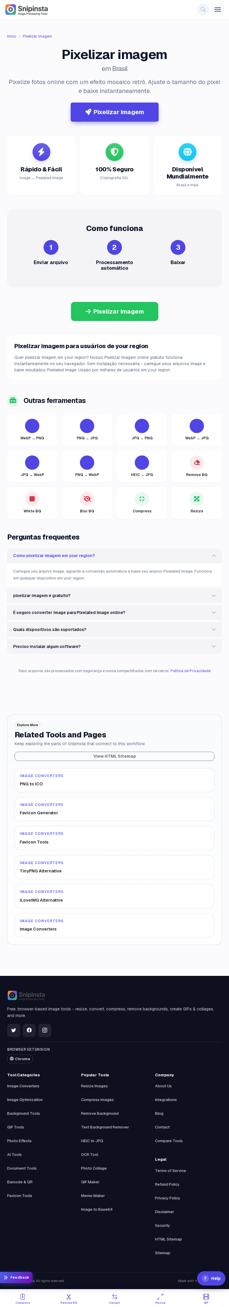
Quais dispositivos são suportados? (49, 629)
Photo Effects (19, 1140)
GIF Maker (90, 1181)
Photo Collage (94, 1168)
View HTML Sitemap (114, 756)
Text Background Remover (105, 1127)
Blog (159, 1113)
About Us (163, 1086)
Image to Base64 (97, 1209)
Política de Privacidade (191, 671)
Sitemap (162, 1252)
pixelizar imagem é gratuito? (41, 595)
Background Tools (23, 1113)
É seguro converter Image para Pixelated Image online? (69, 612)
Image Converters (23, 1086)
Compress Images (97, 1099)
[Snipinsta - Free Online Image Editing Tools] (26, 10)
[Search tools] (203, 9)
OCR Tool (89, 1154)
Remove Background (100, 1113)
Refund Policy (167, 1184)
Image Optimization (25, 1099)
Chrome (22, 1058)
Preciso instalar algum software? (47, 646)
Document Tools (22, 1168)
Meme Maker (93, 1195)
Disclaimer (164, 1211)
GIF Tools (15, 1127)
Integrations (166, 1099)
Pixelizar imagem (37, 36)
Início (11, 36)
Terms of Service (170, 1170)
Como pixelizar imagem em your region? (54, 555)
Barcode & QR (20, 1181)
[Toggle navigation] (217, 9)
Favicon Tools (19, 1195)
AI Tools (14, 1154)
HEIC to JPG (92, 1140)
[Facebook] (29, 1030)
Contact (162, 1127)
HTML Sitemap (168, 1239)
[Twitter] (13, 1030)
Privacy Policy (167, 1198)
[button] (16, 1277)
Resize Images (94, 1086)
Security (162, 1225)
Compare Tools (169, 1140)
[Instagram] (44, 1030)
